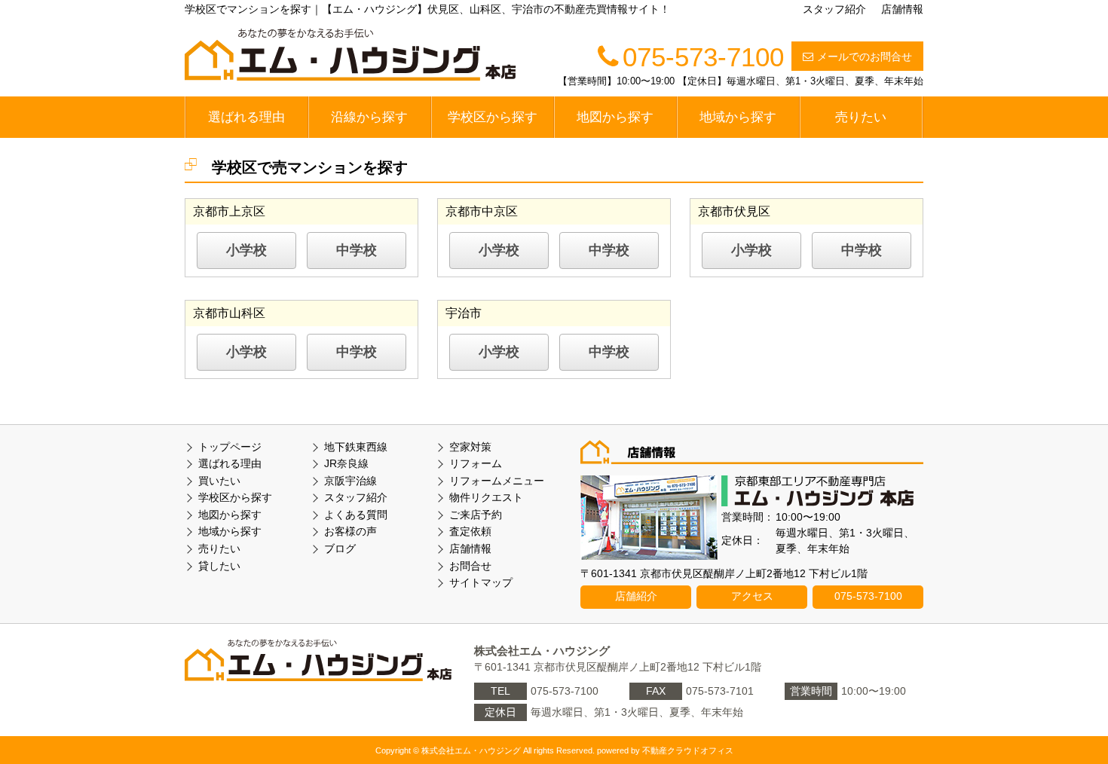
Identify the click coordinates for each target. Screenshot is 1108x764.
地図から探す (615, 117)
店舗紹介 (636, 596)
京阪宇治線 (350, 481)
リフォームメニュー (496, 481)
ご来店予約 (475, 515)
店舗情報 (902, 9)
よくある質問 (355, 515)
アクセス (752, 596)
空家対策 (470, 447)
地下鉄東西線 (355, 447)
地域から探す (737, 117)
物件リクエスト (486, 497)
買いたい (219, 481)
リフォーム (475, 463)
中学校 (356, 250)
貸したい (219, 566)
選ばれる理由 (246, 117)
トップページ (230, 447)
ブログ (340, 548)
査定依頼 (470, 531)
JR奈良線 (346, 463)
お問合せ (470, 566)
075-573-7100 (868, 596)
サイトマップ (481, 582)
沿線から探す (369, 117)
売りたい (860, 117)
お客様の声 (350, 531)
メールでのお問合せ (864, 56)
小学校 (246, 250)
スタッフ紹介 (834, 9)
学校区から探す (492, 117)
